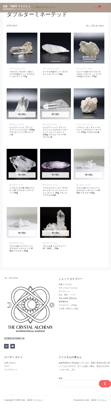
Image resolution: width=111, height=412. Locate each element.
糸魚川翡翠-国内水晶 (68, 298)
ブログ (7, 366)
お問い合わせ (9, 363)
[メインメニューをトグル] (105, 7)
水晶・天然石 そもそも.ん (17, 6)
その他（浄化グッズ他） (69, 308)
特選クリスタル (65, 284)
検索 (60, 378)
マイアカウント (10, 369)
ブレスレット (64, 291)
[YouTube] (12, 346)
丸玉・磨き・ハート (67, 294)
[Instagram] (6, 346)
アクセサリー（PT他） (68, 305)
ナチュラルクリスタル (68, 288)
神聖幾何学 (63, 301)
